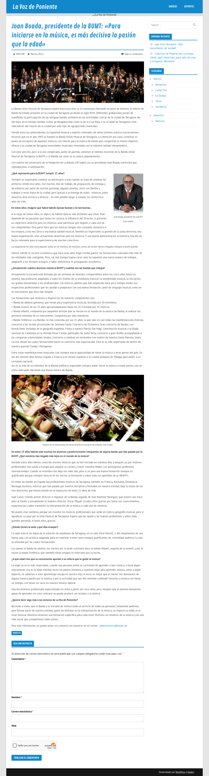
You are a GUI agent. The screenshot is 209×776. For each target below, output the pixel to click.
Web (13, 726)
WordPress (180, 772)
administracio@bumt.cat (113, 625)
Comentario (18, 659)
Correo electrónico (22, 711)
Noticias (159, 121)
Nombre (16, 697)
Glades (190, 772)
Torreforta (160, 106)
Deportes (189, 6)
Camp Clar (161, 90)
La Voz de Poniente (35, 7)
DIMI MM (20, 53)
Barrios (173, 6)
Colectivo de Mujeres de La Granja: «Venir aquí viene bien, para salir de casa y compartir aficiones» (173, 57)
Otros (41, 53)
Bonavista (17, 633)
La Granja (160, 95)
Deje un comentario (134, 53)
